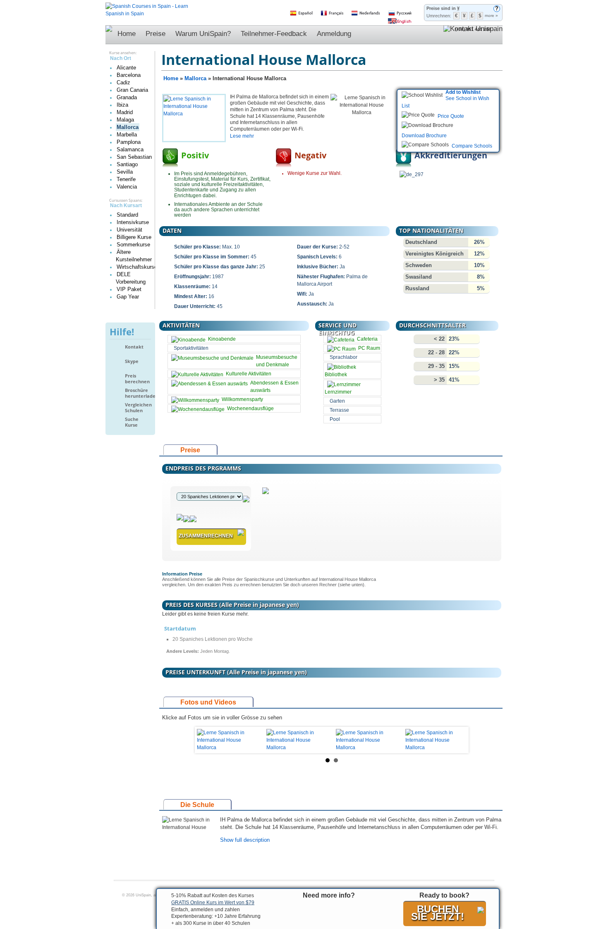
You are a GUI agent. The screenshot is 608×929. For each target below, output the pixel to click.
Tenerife (126, 179)
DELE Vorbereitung (131, 278)
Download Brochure (424, 136)
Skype (132, 361)
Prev (207, 740)
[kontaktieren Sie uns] (473, 34)
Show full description (245, 840)
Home (126, 34)
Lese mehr (242, 136)
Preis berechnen (137, 378)
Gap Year (128, 297)
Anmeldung (334, 34)
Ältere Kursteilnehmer (134, 256)
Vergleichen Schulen (138, 407)
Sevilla (125, 172)
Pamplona (129, 142)
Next (455, 740)
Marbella (127, 134)
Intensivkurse (133, 222)
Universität (129, 230)
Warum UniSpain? (203, 34)
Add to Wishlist (463, 92)
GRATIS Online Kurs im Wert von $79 (212, 902)
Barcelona (129, 75)
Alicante (126, 67)
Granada (127, 97)
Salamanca (130, 149)
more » (491, 15)
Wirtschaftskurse (137, 267)
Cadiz (123, 82)
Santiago (127, 164)
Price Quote (451, 116)
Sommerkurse (133, 244)
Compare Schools (472, 146)
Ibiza (122, 105)
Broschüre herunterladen (138, 393)
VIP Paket (129, 289)
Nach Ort (120, 58)
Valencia (127, 187)
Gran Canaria (132, 90)
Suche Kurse (132, 421)
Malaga (125, 120)
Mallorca (128, 127)
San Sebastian (134, 157)
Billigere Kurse (134, 237)
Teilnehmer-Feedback (274, 34)
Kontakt (134, 347)
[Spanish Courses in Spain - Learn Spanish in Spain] (146, 6)
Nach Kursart (126, 205)
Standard (127, 215)
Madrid (125, 112)
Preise (155, 34)
